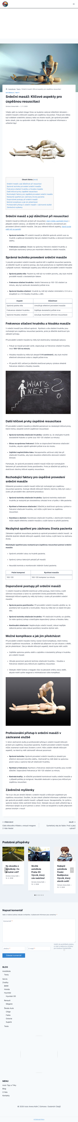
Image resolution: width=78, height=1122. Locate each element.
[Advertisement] (39, 23)
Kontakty (6, 1096)
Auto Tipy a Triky (9, 1085)
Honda (7, 989)
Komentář (8, 921)
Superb (9, 1022)
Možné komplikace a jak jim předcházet (22, 202)
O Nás (5, 1092)
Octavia (9, 1019)
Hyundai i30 (11, 996)
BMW (6, 986)
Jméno (6, 949)
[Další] (72, 870)
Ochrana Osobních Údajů (50, 1107)
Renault (7, 1000)
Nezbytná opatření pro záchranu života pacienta (25, 197)
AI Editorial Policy (39, 1119)
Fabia (8, 1015)
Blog (4, 1089)
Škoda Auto (9, 1008)
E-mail (32, 949)
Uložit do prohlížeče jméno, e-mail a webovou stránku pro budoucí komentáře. (64, 946)
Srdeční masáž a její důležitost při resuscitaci (24, 184)
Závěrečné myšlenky (15, 207)
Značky (5, 982)
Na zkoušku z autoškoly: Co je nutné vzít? (12, 869)
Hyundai (7, 993)
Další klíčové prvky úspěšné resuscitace (22, 192)
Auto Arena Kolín (13, 106)
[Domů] (6, 89)
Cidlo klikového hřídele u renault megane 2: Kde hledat (19, 825)
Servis (4, 979)
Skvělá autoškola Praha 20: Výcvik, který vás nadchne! (38, 872)
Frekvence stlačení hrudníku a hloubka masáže (25, 189)
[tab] (34, 895)
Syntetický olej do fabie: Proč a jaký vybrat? (61, 825)
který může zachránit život (57, 221)
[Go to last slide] (6, 870)
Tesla (6, 1026)
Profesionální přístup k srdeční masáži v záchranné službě (29, 205)
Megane (9, 1004)
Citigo (8, 1012)
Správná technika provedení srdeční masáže (24, 186)
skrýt (35, 180)
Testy (17, 92)
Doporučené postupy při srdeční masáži (22, 199)
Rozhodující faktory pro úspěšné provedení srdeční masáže (30, 194)
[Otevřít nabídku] (74, 4)
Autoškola (10, 92)
